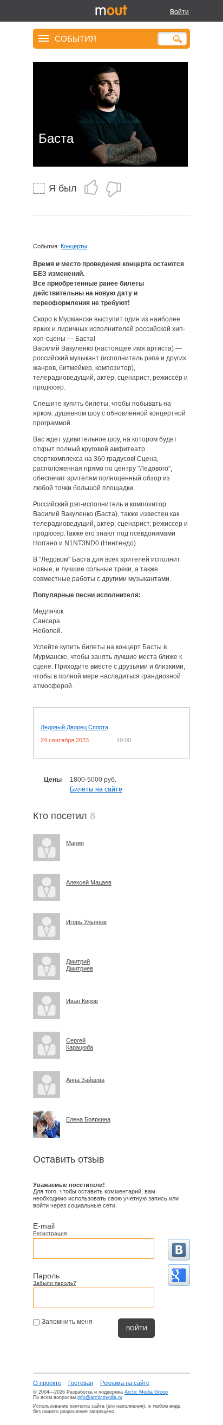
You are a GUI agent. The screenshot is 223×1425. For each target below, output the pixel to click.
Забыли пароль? (54, 1283)
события (75, 38)
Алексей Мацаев (89, 882)
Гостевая (80, 1383)
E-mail (44, 1226)
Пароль (46, 1275)
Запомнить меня (67, 1321)
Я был (63, 188)
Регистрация (50, 1233)
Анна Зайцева (85, 1080)
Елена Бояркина (88, 1119)
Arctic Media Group (146, 1392)
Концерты (74, 246)
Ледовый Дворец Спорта (74, 727)
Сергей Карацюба (79, 1044)
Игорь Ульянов (86, 922)
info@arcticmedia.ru (99, 1397)
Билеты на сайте (96, 789)
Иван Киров (82, 1001)
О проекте (47, 1383)
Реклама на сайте (124, 1383)
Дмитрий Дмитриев (79, 965)
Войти (179, 12)
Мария (75, 843)
